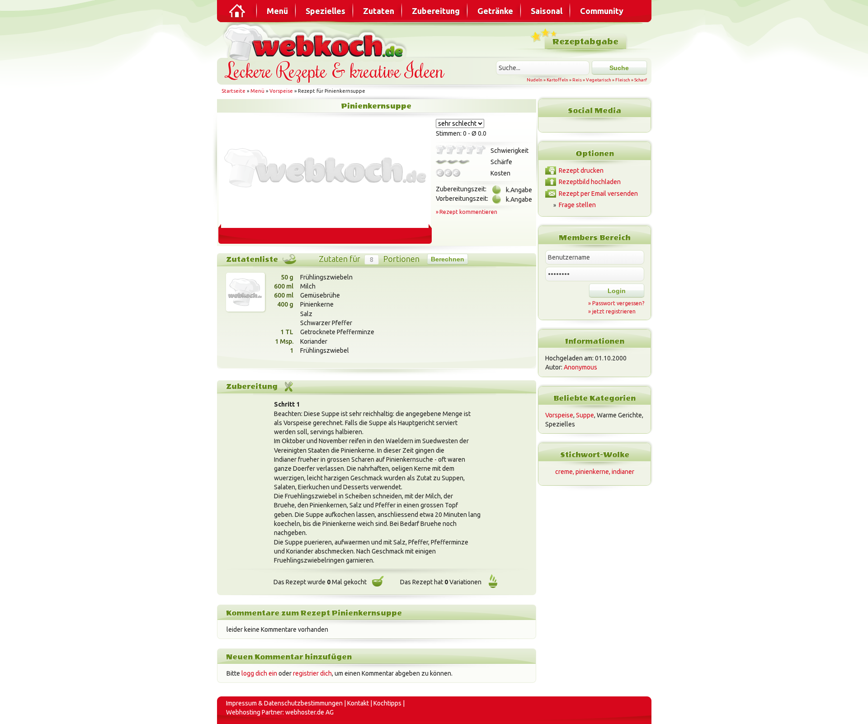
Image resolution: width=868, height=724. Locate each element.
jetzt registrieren (614, 311)
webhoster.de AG (309, 712)
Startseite (233, 91)
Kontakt (358, 703)
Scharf (640, 79)
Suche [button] (619, 67)
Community (601, 10)
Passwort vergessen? (618, 303)
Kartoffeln (557, 79)
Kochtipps (387, 703)
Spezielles (325, 10)
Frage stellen (577, 204)
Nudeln (534, 79)
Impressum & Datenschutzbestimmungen (284, 703)
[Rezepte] (237, 11)
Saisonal (546, 10)
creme (564, 471)
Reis (577, 79)
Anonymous (580, 367)
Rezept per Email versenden (598, 193)
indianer (623, 471)
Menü (277, 10)
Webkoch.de (316, 41)
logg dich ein (259, 673)
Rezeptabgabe (585, 42)
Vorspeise (281, 91)
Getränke (495, 10)
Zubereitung (436, 10)
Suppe (585, 415)
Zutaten (378, 10)
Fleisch (622, 79)
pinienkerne (592, 471)
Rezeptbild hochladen (590, 181)
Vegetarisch (598, 79)
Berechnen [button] (447, 259)
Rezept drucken (581, 170)
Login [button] (617, 290)
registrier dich (312, 673)
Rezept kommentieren (468, 212)
